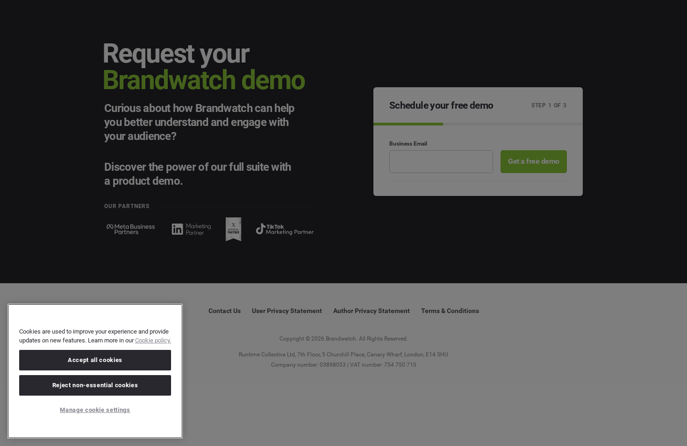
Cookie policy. (153, 340)
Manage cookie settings (95, 409)
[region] (95, 371)
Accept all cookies (95, 359)
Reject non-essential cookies (95, 385)
